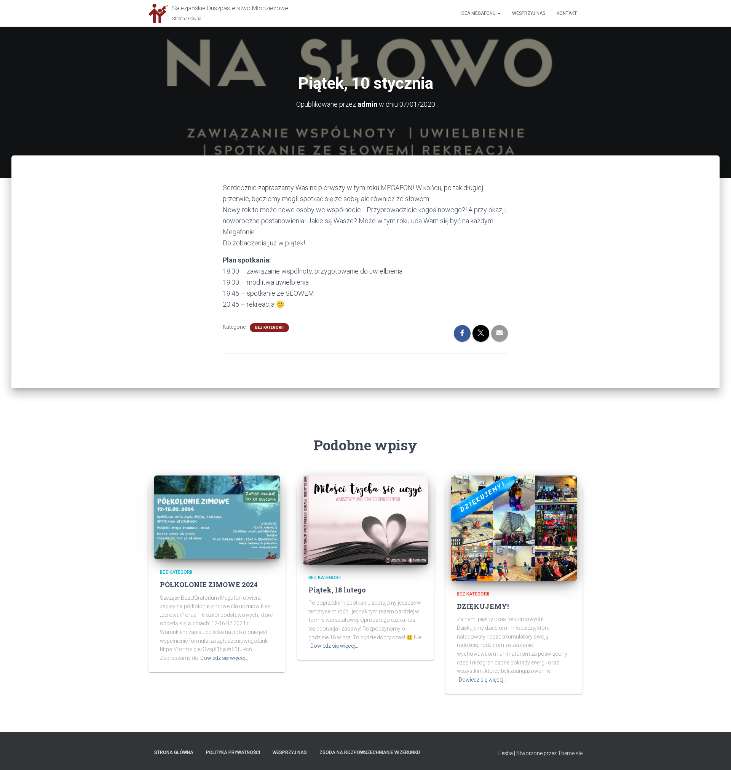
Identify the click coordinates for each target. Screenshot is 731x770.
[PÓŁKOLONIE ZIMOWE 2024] (217, 517)
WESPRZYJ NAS (290, 752)
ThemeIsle (570, 753)
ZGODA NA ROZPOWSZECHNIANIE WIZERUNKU (369, 752)
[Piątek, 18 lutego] (365, 519)
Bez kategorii (269, 327)
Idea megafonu (478, 13)
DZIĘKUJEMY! (483, 606)
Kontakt (567, 13)
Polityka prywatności (233, 752)
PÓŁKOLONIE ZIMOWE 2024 (209, 584)
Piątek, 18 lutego (337, 589)
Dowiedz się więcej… (224, 658)
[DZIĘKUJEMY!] (514, 528)
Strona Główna (173, 752)
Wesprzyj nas (528, 13)
